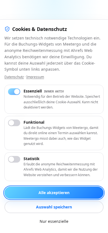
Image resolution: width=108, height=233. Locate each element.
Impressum (35, 77)
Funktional (34, 122)
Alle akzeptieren (54, 192)
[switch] (14, 91)
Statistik (32, 158)
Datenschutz (14, 77)
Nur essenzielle (54, 221)
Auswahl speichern (54, 207)
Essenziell (44, 91)
